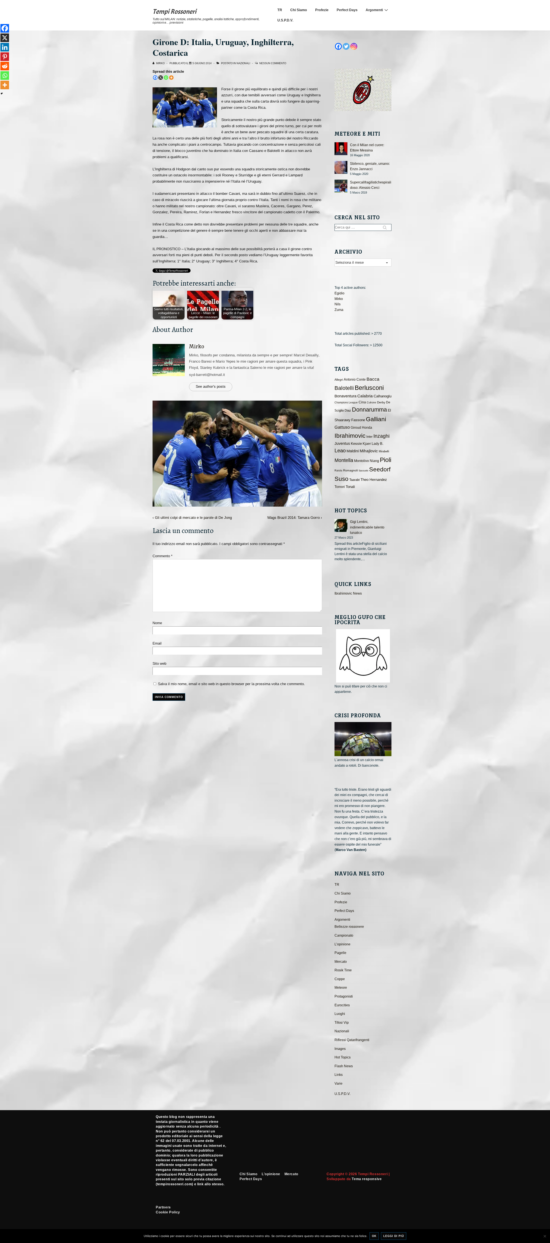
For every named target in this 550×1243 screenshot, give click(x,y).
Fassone (358, 420)
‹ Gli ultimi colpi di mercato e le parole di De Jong (192, 518)
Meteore (341, 987)
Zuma (339, 310)
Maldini (353, 451)
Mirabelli (384, 451)
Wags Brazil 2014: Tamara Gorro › (294, 518)
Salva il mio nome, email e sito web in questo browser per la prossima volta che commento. (231, 684)
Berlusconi (369, 387)
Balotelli (344, 388)
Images (340, 1049)
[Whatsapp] (166, 77)
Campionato (344, 935)
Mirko (196, 346)
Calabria (365, 396)
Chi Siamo (298, 10)
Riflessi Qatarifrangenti (352, 1040)
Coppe (340, 979)
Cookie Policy (168, 1212)
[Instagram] (353, 46)
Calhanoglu (382, 396)
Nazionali (243, 63)
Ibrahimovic (350, 435)
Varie (338, 1083)
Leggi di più (393, 1236)
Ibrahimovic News (348, 593)
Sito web (159, 664)
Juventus (342, 443)
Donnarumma (369, 409)
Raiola (338, 470)
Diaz (348, 410)
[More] (171, 77)
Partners (163, 1207)
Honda (367, 427)
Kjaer (367, 443)
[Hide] (1, 93)
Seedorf (380, 469)
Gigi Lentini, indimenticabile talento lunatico (367, 527)
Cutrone (371, 402)
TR (279, 10)
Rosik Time (343, 970)
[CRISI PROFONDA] (363, 739)
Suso (341, 478)
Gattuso (342, 427)
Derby (381, 402)
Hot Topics (343, 1057)
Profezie (321, 10)
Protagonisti (344, 996)
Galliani (376, 419)
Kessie (356, 444)
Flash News (344, 1066)
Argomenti (374, 10)
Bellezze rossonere (349, 926)
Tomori (340, 487)
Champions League (346, 402)
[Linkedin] (4, 47)
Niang (374, 461)
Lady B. (377, 443)
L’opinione (342, 944)
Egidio (339, 293)
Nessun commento (272, 63)
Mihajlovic (369, 451)
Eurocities (342, 1005)
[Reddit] (4, 66)
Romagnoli (350, 470)
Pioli (385, 459)
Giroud (356, 427)
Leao (340, 450)
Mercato (341, 961)
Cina (362, 402)
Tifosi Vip (342, 1022)
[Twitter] (346, 46)
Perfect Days (347, 10)
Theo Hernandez (374, 480)
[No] (544, 1236)
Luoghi (340, 1014)
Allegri (339, 379)
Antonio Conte (355, 379)
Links (339, 1074)
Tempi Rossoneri (174, 11)
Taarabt (354, 479)
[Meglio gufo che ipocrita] (363, 656)
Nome (157, 623)
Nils (338, 304)
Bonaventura (345, 396)
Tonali (350, 487)
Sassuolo (363, 470)
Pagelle (340, 953)
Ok (374, 1236)
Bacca (373, 379)
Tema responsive (367, 1179)
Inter (369, 436)
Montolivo (361, 461)
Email (157, 643)
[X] (160, 77)
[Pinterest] (4, 56)
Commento (163, 556)
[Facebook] (155, 77)
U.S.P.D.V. (285, 20)
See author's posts (211, 387)
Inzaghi (381, 436)
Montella (344, 460)
